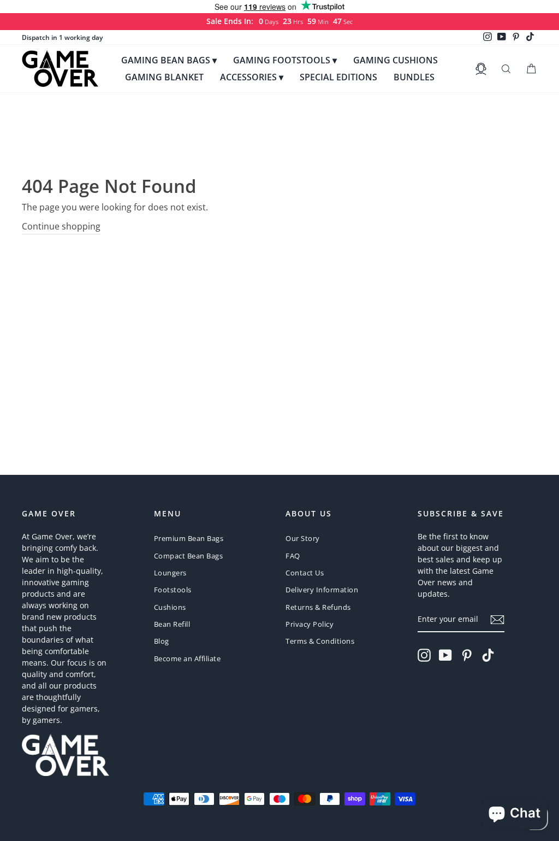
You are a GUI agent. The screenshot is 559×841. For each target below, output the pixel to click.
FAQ (293, 556)
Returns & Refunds (318, 607)
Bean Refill (172, 624)
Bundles (414, 77)
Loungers (170, 573)
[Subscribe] (497, 619)
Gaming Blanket (164, 77)
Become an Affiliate (187, 658)
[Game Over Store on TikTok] (488, 655)
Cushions (170, 607)
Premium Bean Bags (189, 538)
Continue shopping (61, 226)
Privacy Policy (310, 624)
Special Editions (338, 77)
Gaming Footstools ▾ (285, 60)
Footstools (173, 590)
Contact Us (305, 573)
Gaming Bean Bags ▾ (169, 60)
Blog (161, 641)
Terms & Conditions (320, 641)
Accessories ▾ (251, 77)
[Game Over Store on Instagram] (424, 655)
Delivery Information (322, 590)
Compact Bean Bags (188, 556)
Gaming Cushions (395, 60)
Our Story (303, 538)
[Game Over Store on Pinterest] (466, 655)
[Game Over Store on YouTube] (445, 655)
